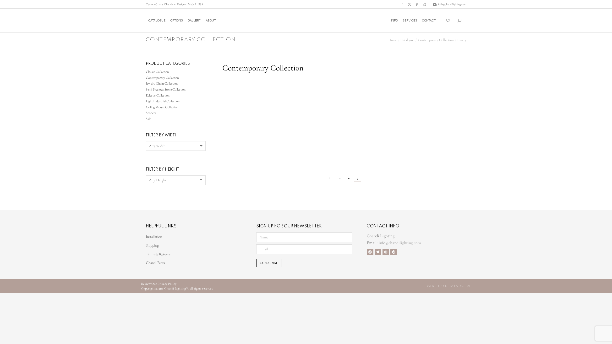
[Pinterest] (393, 252)
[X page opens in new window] (409, 4)
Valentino (230, 119)
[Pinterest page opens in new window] (417, 4)
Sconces (151, 113)
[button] (71, 4)
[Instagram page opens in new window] (424, 4)
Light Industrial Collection (163, 101)
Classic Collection (157, 72)
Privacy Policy (167, 284)
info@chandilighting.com (452, 4)
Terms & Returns (158, 254)
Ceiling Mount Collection (162, 107)
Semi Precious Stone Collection (166, 89)
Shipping (152, 245)
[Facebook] (370, 252)
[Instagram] (385, 252)
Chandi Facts (155, 262)
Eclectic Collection (157, 95)
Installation (154, 236)
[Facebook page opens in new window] (402, 4)
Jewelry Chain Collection (162, 83)
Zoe (287, 165)
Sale (148, 119)
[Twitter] (378, 252)
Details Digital (458, 286)
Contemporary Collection (162, 77)
